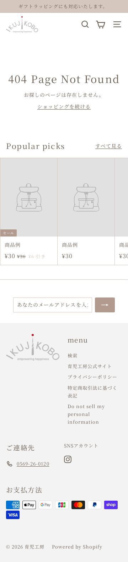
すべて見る (108, 145)
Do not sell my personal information (86, 414)
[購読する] (105, 304)
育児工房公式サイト (90, 366)
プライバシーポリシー (93, 376)
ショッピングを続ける (64, 106)
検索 (73, 355)
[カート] (100, 24)
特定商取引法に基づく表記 (93, 391)
